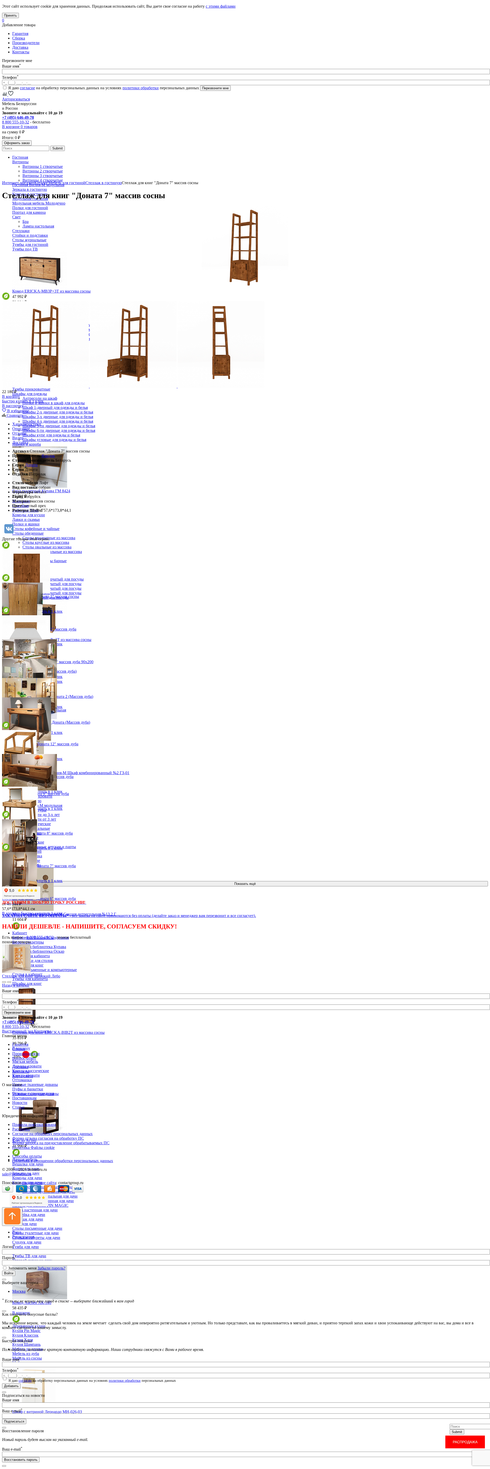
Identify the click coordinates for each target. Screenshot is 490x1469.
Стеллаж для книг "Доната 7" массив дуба (39, 866)
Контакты (20, 52)
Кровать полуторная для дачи (48, 1201)
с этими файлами (221, 6)
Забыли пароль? (51, 1268)
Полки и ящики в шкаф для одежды (53, 403)
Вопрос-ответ (24, 1058)
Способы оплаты (27, 1156)
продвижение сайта (39, 1183)
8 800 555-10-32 (15, 122)
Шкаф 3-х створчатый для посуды (51, 588)
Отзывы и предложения (33, 1093)
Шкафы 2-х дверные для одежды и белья (57, 412)
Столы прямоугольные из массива (52, 551)
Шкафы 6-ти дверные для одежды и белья (58, 430)
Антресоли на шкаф (39, 398)
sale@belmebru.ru (16, 1174)
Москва (19, 1291)
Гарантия (20, 33)
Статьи (18, 1107)
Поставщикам (24, 1098)
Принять (10, 15)
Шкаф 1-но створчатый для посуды (53, 579)
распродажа (465, 1442)
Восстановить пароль (21, 1460)
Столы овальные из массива (46, 547)
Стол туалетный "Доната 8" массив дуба (37, 833)
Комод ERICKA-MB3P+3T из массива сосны (51, 291)
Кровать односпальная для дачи (50, 1196)
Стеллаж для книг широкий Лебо (31, 976)
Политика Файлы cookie (33, 1147)
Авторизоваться (16, 99)
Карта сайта (22, 1076)
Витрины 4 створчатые (42, 180)
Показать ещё (245, 884)
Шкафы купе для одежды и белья (51, 435)
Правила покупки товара (34, 1124)
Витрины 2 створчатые (42, 171)
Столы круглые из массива (45, 542)
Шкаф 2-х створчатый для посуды (51, 584)
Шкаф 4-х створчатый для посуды (51, 593)
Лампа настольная (38, 226)
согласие (27, 88)
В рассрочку (12, 406)
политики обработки (140, 88)
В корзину (11, 396)
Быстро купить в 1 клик (23, 401)
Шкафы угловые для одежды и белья (54, 439)
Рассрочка (21, 1129)
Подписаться (14, 1421)
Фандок (48, 456)
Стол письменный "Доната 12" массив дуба (40, 744)
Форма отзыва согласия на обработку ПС (48, 1138)
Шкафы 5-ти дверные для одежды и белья (58, 426)
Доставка (20, 47)
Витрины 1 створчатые (42, 166)
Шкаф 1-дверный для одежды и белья (55, 407)
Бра (25, 221)
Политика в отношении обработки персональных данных (62, 1161)
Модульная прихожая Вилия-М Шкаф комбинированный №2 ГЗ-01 (70, 773)
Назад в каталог (16, 985)
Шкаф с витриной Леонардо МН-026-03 (47, 1412)
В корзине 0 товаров (20, 126)
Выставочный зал (17, 1031)
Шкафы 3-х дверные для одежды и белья (57, 417)
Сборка (18, 38)
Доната (31, 465)
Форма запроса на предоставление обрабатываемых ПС (60, 1143)
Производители (26, 43)
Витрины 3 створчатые (42, 175)
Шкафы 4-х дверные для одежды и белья (57, 421)
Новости (19, 1102)
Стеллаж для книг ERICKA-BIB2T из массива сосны (58, 1032)
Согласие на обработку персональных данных (52, 1134)
